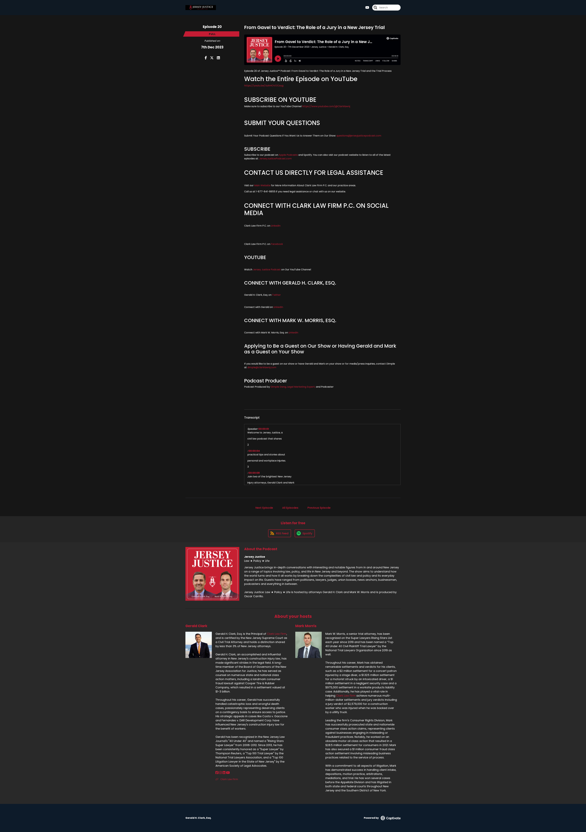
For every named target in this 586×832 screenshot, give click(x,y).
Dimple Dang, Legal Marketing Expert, (293, 387)
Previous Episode (319, 508)
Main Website (262, 185)
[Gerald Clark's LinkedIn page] (223, 772)
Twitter (276, 295)
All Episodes (290, 508)
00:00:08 (254, 473)
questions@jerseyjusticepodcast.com (358, 135)
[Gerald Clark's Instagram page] (220, 772)
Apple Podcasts (288, 155)
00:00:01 (263, 429)
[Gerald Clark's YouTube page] (228, 772)
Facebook (277, 244)
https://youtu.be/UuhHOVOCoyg (263, 85)
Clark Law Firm (276, 634)
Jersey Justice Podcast (267, 269)
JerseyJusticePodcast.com (275, 158)
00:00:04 (254, 451)
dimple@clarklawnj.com (261, 367)
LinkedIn (275, 225)
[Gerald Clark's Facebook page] (216, 772)
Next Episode (264, 508)
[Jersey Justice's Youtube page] (367, 7)
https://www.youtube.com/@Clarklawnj (326, 106)
